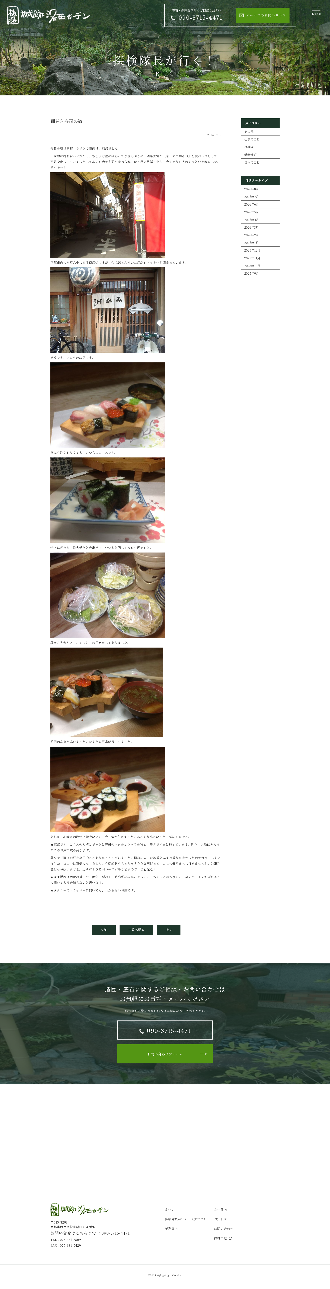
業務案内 (171, 1228)
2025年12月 (252, 250)
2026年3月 (251, 227)
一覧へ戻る (136, 930)
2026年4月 (251, 220)
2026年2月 (251, 235)
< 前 (104, 930)
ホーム (170, 1209)
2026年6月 (251, 204)
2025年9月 (251, 273)
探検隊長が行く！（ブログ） (186, 1219)
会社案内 (220, 1209)
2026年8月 (251, 189)
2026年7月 (251, 196)
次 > (169, 930)
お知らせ (220, 1219)
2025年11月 (252, 258)
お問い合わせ (223, 1228)
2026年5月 (251, 212)
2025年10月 (252, 266)
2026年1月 (251, 242)
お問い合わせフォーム (165, 1053)
